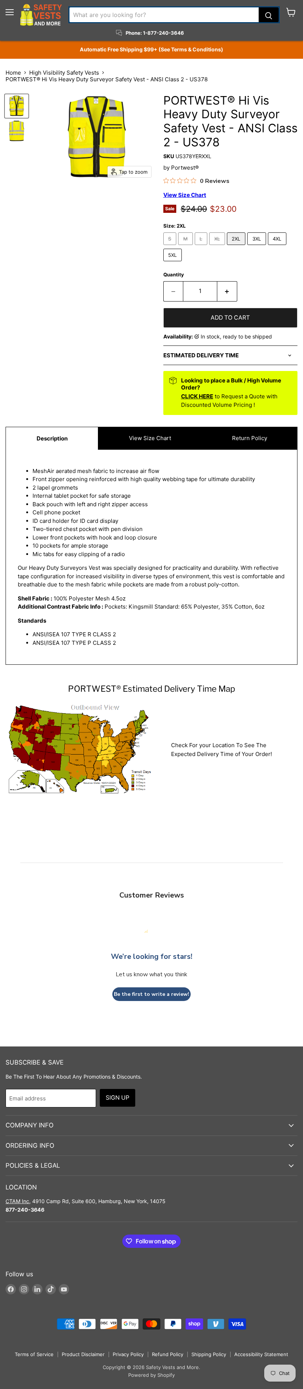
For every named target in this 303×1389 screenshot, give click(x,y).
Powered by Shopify (151, 1375)
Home (13, 72)
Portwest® (185, 167)
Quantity (173, 275)
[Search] (269, 14)
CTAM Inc (17, 1201)
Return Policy (249, 438)
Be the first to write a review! (151, 994)
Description (52, 438)
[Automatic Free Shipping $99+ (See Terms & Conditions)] (151, 49)
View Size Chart (150, 438)
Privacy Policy (128, 1354)
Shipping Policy (208, 1354)
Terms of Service (34, 1354)
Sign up (117, 1097)
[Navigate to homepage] (41, 15)
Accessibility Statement (261, 1354)
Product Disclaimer (83, 1354)
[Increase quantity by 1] (227, 291)
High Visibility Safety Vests (64, 72)
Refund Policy (167, 1354)
